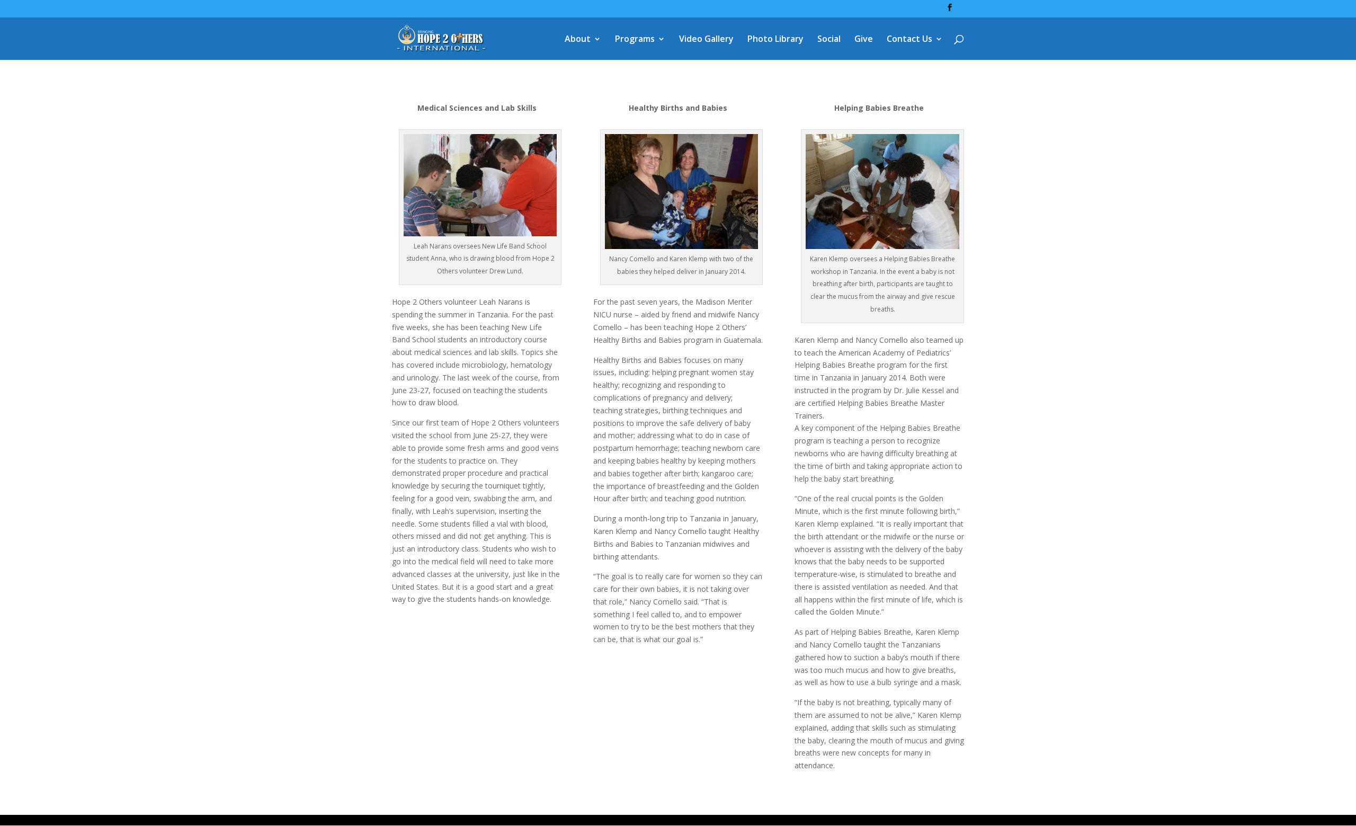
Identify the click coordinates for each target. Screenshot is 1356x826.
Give (863, 40)
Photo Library (775, 40)
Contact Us (909, 40)
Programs (635, 40)
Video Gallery (706, 40)
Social (829, 40)
